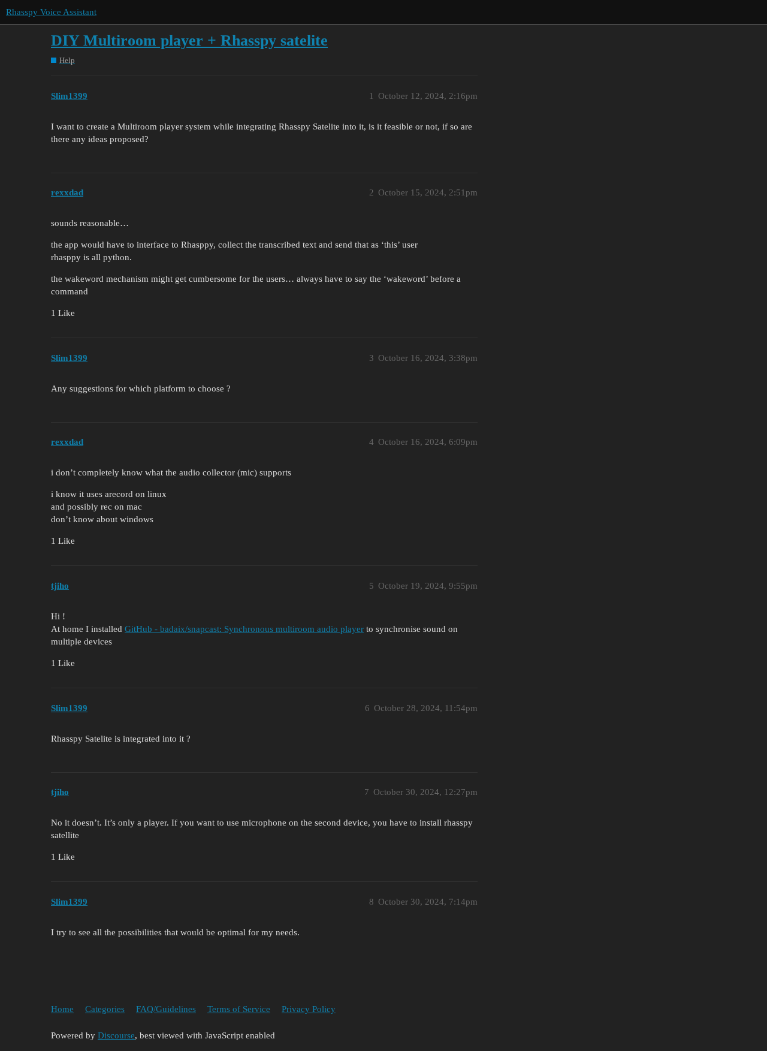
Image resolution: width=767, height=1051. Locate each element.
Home (62, 1009)
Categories (105, 1009)
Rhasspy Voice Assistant (51, 12)
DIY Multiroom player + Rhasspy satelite (189, 40)
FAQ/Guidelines (166, 1009)
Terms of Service (238, 1009)
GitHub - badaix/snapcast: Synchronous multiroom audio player (244, 629)
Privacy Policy (309, 1009)
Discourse (116, 1035)
